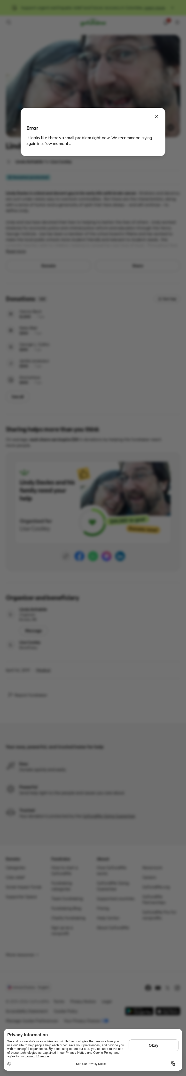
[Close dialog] (157, 116)
